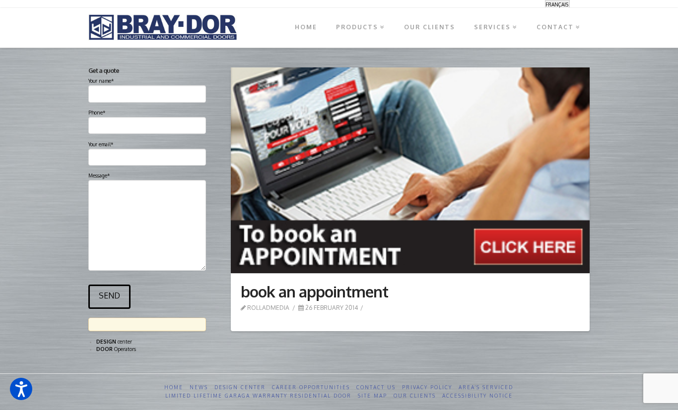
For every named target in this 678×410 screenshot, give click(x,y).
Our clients (415, 396)
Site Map (372, 396)
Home (173, 387)
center (114, 342)
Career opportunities (311, 387)
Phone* (96, 113)
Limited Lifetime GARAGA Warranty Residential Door (258, 396)
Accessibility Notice (477, 396)
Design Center (240, 387)
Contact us (376, 387)
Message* (99, 175)
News (199, 387)
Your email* (100, 144)
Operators (116, 349)
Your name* (101, 81)
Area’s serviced (486, 387)
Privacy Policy (427, 387)
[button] (21, 389)
